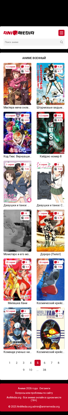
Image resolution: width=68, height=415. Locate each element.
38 (44, 370)
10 (30, 370)
